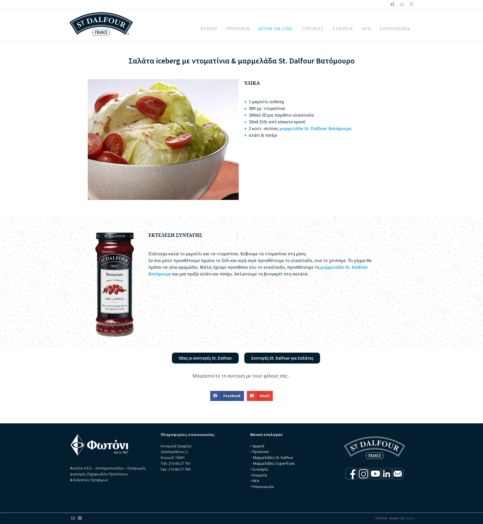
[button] (227, 396)
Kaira (410, 518)
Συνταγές (260, 469)
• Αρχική (257, 446)
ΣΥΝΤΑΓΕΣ (313, 28)
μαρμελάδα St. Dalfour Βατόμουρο (315, 128)
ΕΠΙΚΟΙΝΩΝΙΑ (395, 28)
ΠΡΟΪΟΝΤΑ (238, 28)
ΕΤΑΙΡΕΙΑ (343, 28)
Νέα (255, 480)
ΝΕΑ (366, 28)
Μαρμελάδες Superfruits (274, 463)
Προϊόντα (260, 451)
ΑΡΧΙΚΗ (209, 28)
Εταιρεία (259, 475)
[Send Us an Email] (402, 4)
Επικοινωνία (263, 486)
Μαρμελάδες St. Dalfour (273, 457)
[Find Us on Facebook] (392, 4)
